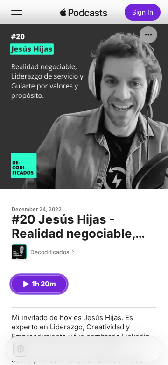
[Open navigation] (17, 12)
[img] (83, 12)
